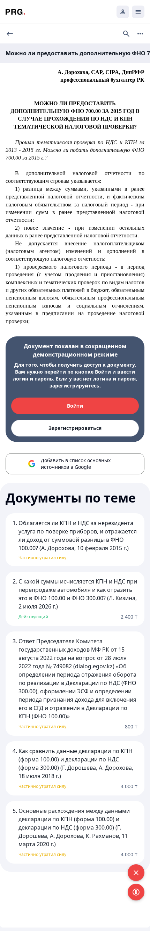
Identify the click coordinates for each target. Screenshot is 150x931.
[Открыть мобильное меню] (138, 12)
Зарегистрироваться (75, 428)
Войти (75, 405)
